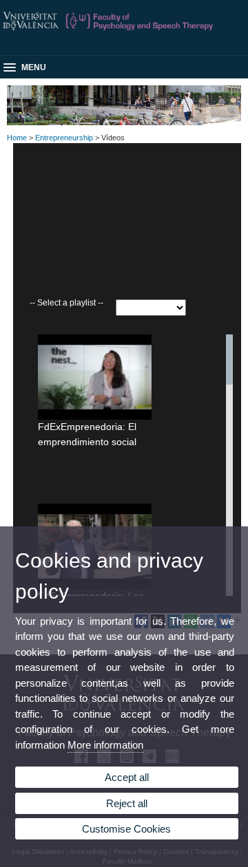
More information (105, 745)
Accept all (127, 777)
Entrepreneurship (64, 137)
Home (17, 137)
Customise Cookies (126, 829)
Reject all (126, 803)
